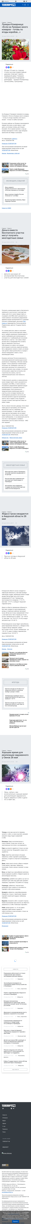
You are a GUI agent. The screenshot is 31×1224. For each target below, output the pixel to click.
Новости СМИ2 (6, 208)
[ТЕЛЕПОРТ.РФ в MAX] (16, 1)
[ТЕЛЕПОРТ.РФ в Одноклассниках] (22, 1)
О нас (3, 1126)
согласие (26, 1212)
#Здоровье (20, 979)
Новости (4, 1115)
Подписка (5, 1129)
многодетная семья (16, 437)
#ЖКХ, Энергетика (22, 988)
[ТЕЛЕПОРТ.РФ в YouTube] (29, 1)
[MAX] (6, 67)
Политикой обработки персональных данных (15, 1218)
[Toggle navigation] (27, 4)
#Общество (20, 997)
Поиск (4, 1132)
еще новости (15, 1069)
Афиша (4, 1123)
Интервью (5, 1117)
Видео (4, 1120)
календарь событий (13, 153)
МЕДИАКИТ (5, 1147)
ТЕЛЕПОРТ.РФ (6, 150)
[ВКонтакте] (9, 67)
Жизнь (4, 153)
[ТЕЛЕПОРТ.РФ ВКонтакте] (20, 1)
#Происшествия (22, 1036)
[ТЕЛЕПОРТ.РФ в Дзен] (24, 1)
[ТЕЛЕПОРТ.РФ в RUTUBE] (26, 1)
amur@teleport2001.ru (7, 1192)
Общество (6, 437)
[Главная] (8, 5)
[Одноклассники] (11, 67)
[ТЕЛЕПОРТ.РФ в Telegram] (18, 1)
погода (10, 649)
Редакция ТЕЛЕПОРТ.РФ (9, 143)
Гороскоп (5, 926)
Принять (15, 1221)
